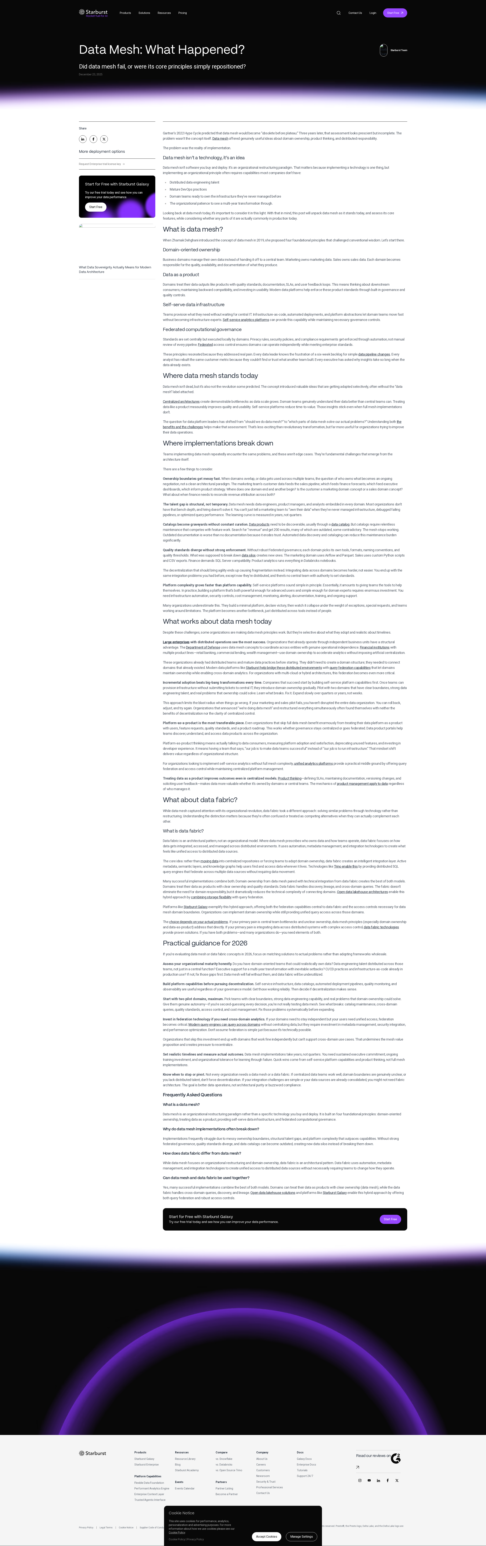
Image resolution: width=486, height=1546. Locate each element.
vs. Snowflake (224, 1458)
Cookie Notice (126, 1527)
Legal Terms (106, 1527)
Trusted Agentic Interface (150, 1499)
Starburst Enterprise (146, 1464)
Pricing (182, 12)
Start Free (393, 12)
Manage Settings (301, 1536)
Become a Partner (227, 1494)
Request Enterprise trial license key (102, 164)
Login (373, 12)
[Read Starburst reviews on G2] (357, 1467)
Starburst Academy (187, 1470)
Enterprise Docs (306, 1464)
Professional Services (269, 1487)
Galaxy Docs (304, 1458)
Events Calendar (185, 1488)
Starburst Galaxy (144, 1458)
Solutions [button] (144, 12)
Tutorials (302, 1470)
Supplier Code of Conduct (153, 1527)
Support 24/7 (305, 1475)
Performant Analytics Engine (151, 1488)
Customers (263, 1470)
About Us (261, 1458)
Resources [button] (164, 12)
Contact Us (355, 12)
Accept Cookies (266, 1536)
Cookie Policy (177, 1532)
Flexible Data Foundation (149, 1482)
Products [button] (125, 12)
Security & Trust (265, 1481)
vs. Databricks (224, 1464)
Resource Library (185, 1458)
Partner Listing (224, 1488)
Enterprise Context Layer (149, 1494)
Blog (178, 1464)
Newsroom (263, 1475)
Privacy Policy (86, 1527)
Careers (261, 1464)
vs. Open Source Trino (229, 1470)
